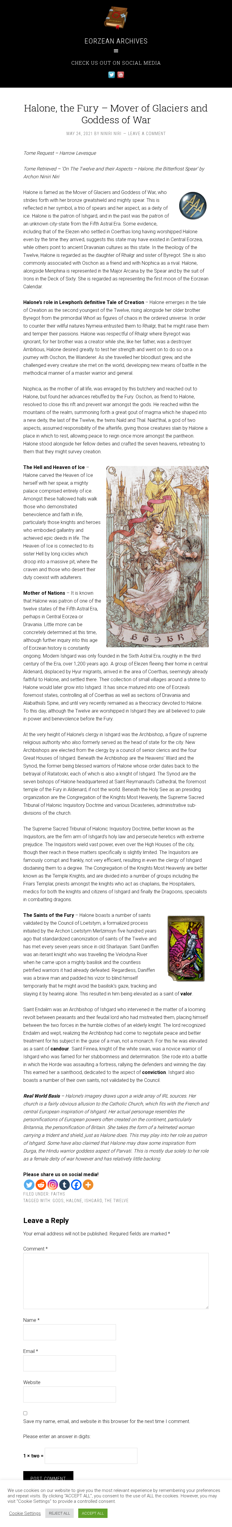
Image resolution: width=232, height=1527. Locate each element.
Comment (35, 1249)
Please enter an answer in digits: (57, 1436)
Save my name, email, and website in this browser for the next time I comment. (106, 1421)
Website (31, 1382)
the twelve (117, 1200)
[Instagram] (52, 1184)
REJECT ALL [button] (59, 1513)
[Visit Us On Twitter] (111, 77)
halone (74, 1200)
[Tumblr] (64, 1184)
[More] (88, 1184)
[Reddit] (41, 1184)
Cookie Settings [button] (25, 1513)
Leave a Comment (147, 133)
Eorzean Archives (116, 41)
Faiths (58, 1194)
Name (31, 1320)
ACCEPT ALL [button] (93, 1513)
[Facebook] (76, 1184)
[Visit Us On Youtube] (120, 77)
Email (30, 1351)
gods (58, 1200)
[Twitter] (29, 1184)
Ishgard (93, 1200)
